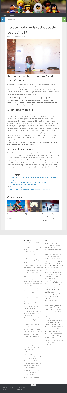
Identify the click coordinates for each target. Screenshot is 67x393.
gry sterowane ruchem (56, 274)
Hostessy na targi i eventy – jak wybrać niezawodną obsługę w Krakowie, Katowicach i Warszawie (32, 297)
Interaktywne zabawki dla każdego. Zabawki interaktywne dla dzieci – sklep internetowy (33, 277)
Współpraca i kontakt (8, 15)
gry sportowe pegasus (53, 273)
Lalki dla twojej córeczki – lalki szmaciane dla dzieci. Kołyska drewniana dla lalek (31, 290)
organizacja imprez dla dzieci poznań (53, 306)
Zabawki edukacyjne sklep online (54, 336)
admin (10, 37)
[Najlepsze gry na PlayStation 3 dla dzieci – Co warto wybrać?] (33, 206)
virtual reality (47, 328)
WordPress (10, 389)
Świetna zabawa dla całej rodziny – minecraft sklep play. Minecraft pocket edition (33, 260)
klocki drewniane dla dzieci (52, 289)
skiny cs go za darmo (56, 314)
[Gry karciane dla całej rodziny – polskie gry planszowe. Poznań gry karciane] (50, 206)
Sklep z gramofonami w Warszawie (32, 361)
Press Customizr (21, 389)
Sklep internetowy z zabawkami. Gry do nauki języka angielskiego (30, 189)
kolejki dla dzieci (54, 298)
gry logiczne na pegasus (54, 265)
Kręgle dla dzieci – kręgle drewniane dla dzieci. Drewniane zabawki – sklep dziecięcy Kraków (33, 283)
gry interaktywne (55, 261)
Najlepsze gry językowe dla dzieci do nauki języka (53, 302)
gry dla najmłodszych (51, 254)
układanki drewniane (58, 326)
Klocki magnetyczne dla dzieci (53, 293)
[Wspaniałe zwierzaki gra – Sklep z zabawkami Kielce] (16, 206)
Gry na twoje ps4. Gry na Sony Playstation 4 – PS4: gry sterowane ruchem (32, 349)
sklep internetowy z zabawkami (51, 316)
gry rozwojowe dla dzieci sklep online (54, 268)
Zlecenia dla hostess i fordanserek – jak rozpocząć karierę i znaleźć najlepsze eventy (33, 313)
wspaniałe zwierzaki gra (52, 329)
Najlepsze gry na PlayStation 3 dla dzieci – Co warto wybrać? (32, 216)
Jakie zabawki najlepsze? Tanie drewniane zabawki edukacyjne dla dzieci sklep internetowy (33, 356)
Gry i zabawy (11, 20)
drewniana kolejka (56, 245)
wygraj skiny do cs (52, 332)
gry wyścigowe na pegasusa (53, 276)
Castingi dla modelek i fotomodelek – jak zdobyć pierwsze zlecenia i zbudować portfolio (33, 249)
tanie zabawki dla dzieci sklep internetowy (53, 324)
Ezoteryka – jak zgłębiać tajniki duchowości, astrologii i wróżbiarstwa (31, 320)
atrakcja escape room (52, 243)
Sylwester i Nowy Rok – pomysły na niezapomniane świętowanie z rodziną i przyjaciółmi (32, 372)
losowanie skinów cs (53, 300)
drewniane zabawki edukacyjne (51, 249)
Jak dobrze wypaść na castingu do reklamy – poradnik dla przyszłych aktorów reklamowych (32, 365)
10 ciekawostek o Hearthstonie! (31, 377)
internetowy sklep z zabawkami (53, 284)
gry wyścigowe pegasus (51, 279)
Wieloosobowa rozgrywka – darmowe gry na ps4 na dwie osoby (29, 187)
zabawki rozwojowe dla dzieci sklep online (54, 340)
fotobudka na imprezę (57, 252)
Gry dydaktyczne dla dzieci (52, 258)
